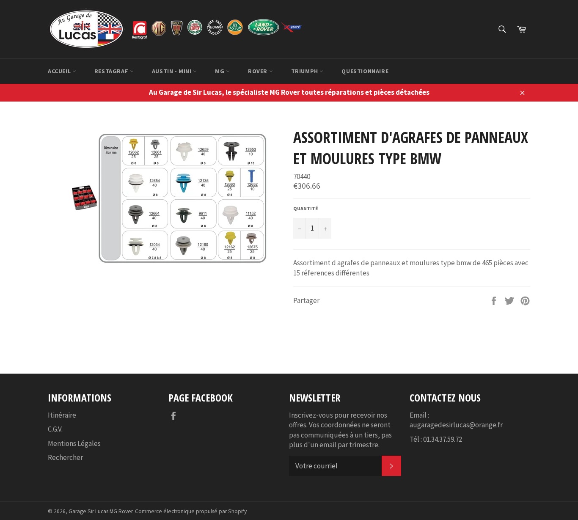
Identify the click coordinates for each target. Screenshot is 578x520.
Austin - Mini (172, 71)
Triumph (305, 71)
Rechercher (65, 457)
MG (220, 71)
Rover (258, 71)
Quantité (305, 208)
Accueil (60, 71)
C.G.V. (55, 429)
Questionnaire (364, 71)
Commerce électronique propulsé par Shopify (191, 511)
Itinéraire (62, 415)
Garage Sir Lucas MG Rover (100, 511)
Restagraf (112, 71)
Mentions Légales (74, 443)
